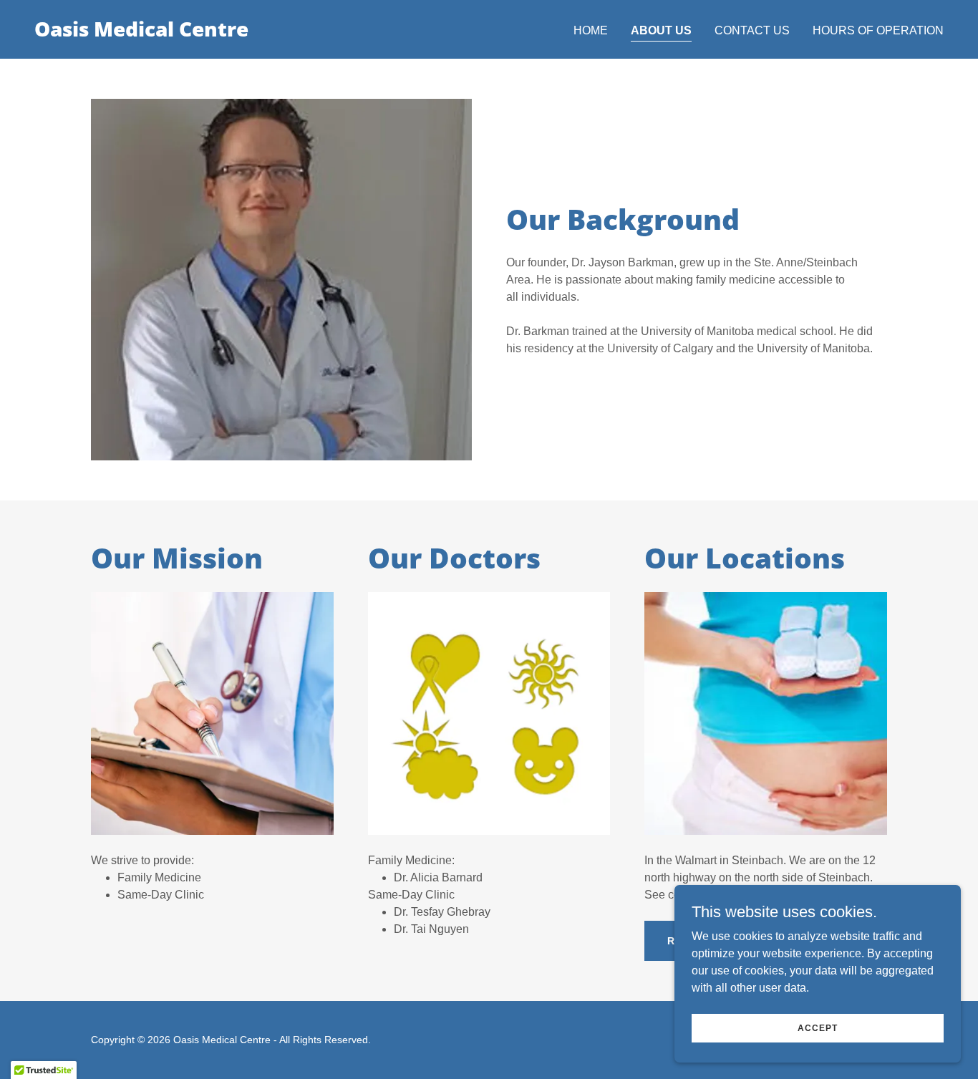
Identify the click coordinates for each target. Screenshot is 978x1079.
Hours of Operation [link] (878, 30)
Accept (818, 1027)
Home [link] (590, 30)
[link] (141, 32)
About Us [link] (661, 30)
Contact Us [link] (752, 30)
